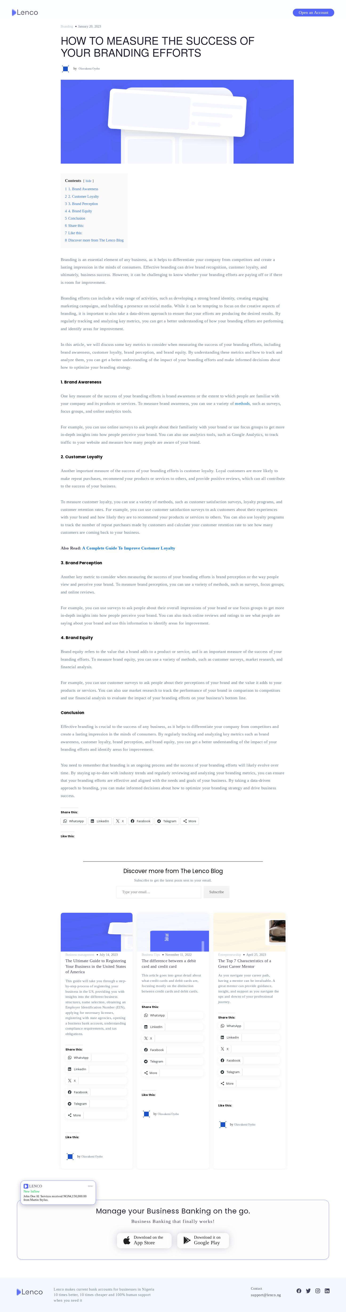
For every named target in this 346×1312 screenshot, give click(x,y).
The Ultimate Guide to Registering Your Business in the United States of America (95, 966)
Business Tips (151, 954)
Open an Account (313, 12)
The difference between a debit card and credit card (169, 963)
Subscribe (216, 892)
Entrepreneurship (229, 954)
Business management (79, 954)
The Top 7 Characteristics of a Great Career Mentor (244, 963)
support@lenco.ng (266, 1295)
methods (242, 403)
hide (88, 181)
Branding (67, 26)
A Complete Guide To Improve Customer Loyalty (128, 548)
